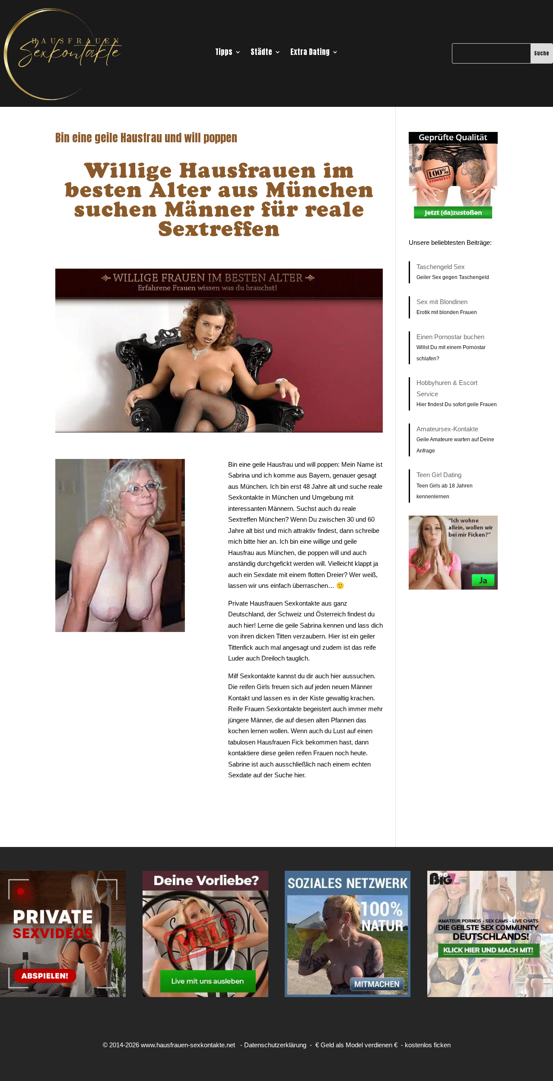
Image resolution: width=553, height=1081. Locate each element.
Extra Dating (310, 53)
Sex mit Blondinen (441, 301)
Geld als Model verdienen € (359, 1045)
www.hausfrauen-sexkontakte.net (188, 1045)
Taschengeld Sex (440, 266)
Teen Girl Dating (438, 474)
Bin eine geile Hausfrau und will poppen (146, 137)
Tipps (223, 53)
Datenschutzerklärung (275, 1045)
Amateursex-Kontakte (447, 429)
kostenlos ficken (428, 1045)
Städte (261, 53)
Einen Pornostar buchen (450, 336)
